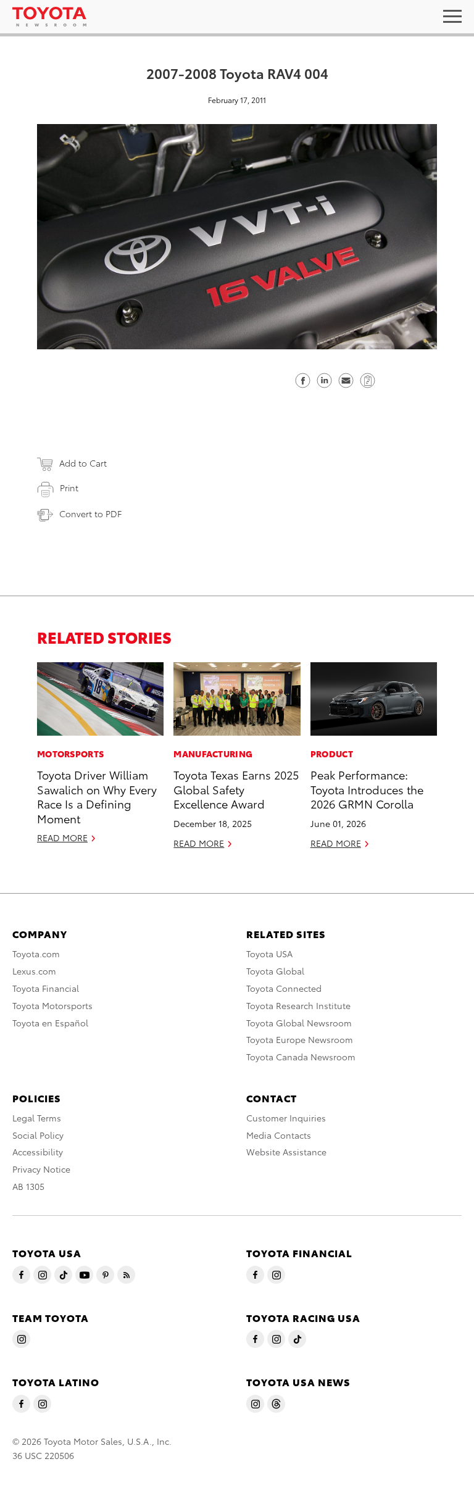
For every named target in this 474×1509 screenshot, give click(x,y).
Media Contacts (278, 1135)
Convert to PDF (90, 513)
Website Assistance (286, 1151)
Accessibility (37, 1151)
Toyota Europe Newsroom (299, 1039)
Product (331, 753)
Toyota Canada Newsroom (301, 1056)
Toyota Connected (284, 988)
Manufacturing (212, 753)
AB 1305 (28, 1186)
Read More (62, 837)
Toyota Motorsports (52, 1005)
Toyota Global (275, 971)
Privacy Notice (41, 1169)
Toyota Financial (45, 988)
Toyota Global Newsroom (299, 1022)
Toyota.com (36, 953)
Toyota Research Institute (298, 1005)
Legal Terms (36, 1118)
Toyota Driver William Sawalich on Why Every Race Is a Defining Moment (97, 796)
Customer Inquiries (286, 1118)
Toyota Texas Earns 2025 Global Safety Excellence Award (236, 789)
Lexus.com (34, 971)
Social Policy (38, 1135)
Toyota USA (269, 953)
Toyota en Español (50, 1022)
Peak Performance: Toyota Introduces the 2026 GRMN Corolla (366, 789)
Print (69, 487)
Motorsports (70, 753)
